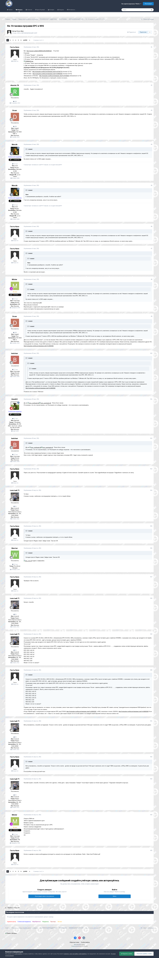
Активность (71, 9)
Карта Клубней (40, 9)
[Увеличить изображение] (28, 61)
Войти (114, 896)
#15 (151, 526)
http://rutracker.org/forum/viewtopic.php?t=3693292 (47, 73)
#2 (151, 85)
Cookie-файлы (85, 942)
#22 (151, 756)
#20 (151, 670)
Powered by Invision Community (79, 946)
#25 (151, 850)
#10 (151, 353)
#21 (151, 721)
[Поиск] (152, 9)
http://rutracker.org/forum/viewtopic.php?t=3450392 (39, 346)
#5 (151, 185)
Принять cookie (127, 953)
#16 (151, 548)
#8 (151, 279)
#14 (151, 490)
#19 (151, 634)
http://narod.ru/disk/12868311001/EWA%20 (39, 51)
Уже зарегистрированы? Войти (130, 4)
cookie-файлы (18, 954)
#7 (151, 248)
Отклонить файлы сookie (144, 953)
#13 (151, 469)
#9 (151, 316)
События (29, 9)
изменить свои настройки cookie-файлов (75, 954)
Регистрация (148, 3)
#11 (151, 399)
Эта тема (144, 9)
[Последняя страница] (29, 40)
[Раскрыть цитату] (26, 149)
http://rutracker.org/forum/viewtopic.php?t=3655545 (133, 711)
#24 (151, 814)
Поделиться (132, 32)
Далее (25, 40)
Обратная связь (74, 942)
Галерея (51, 9)
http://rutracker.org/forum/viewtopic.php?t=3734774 (47, 71)
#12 (151, 438)
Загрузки (61, 9)
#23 (151, 779)
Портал (10, 9)
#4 (151, 144)
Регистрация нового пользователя (44, 896)
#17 (151, 577)
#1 (151, 47)
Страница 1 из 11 (38, 40)
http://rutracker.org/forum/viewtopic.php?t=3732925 (54, 75)
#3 (151, 110)
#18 (151, 598)
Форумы (19, 9)
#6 (151, 226)
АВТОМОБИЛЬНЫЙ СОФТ (29, 33)
